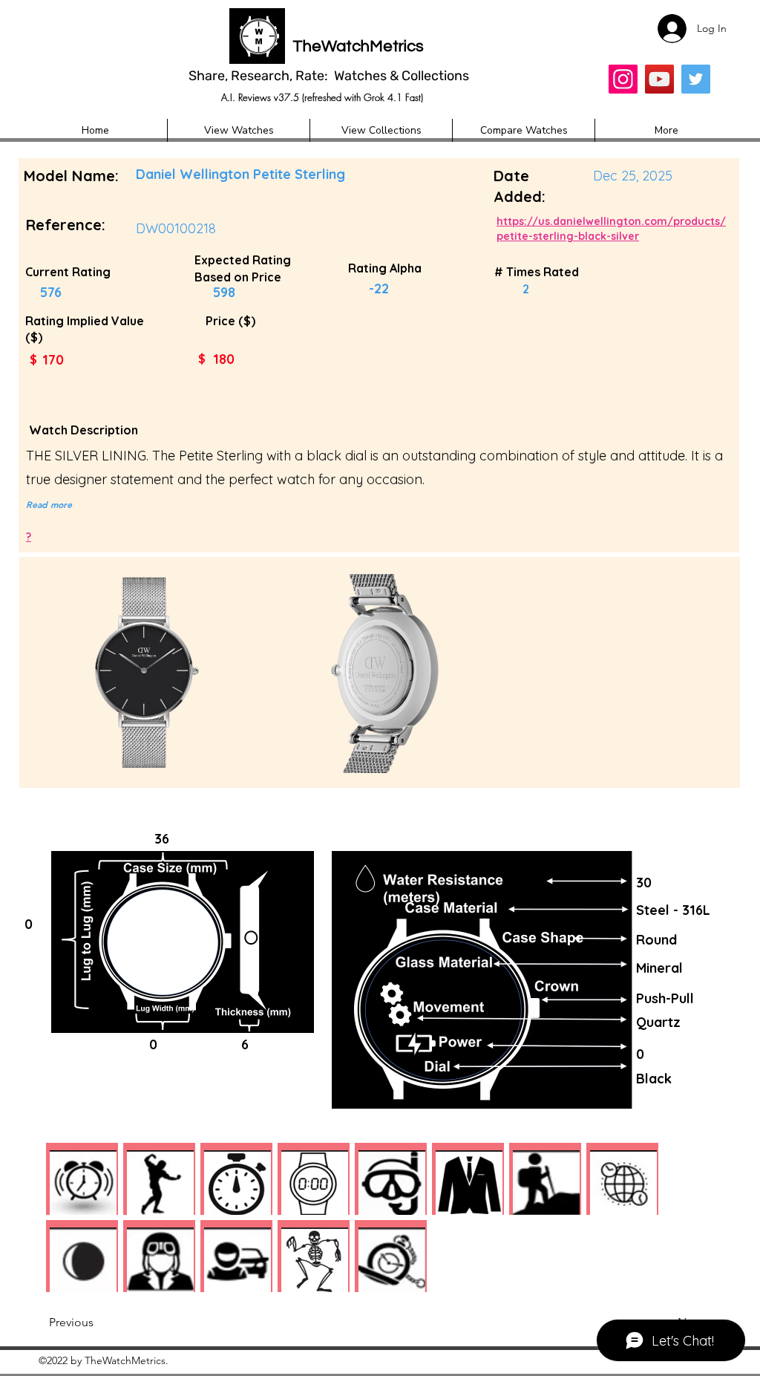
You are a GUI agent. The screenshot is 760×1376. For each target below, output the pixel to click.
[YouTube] (659, 79)
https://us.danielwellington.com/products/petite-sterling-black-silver (611, 229)
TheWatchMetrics (358, 46)
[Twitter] (695, 79)
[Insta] (623, 79)
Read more (49, 504)
